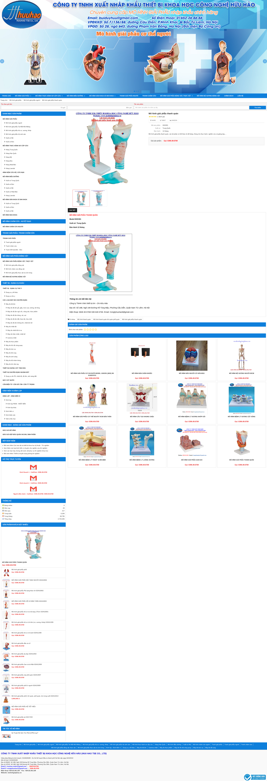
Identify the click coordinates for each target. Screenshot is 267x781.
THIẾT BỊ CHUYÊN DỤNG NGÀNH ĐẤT (16, 372)
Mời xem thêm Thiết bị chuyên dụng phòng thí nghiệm (22, 453)
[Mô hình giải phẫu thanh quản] (241, 442)
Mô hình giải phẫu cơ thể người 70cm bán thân (92, 416)
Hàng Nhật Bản (11, 164)
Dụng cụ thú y (10, 296)
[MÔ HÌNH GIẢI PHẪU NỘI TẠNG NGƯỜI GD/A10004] (6, 587)
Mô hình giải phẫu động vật (15, 265)
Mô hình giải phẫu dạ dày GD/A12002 (24, 654)
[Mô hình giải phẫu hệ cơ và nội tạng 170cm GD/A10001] (6, 618)
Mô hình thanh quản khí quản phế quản (106, 319)
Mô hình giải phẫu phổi (19, 569)
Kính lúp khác (11, 407)
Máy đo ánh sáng (11, 356)
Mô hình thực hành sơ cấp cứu (48, 96)
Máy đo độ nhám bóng (13, 360)
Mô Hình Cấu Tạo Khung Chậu (142, 416)
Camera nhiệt (11, 338)
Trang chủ (6, 96)
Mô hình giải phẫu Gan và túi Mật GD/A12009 (27, 664)
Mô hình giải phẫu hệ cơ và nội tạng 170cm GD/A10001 (30, 612)
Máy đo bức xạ (11, 349)
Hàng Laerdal (10, 195)
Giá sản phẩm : (156, 141)
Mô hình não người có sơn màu (192, 373)
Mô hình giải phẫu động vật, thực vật (175, 96)
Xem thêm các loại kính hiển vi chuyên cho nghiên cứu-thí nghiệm (25, 448)
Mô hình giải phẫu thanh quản (14, 562)
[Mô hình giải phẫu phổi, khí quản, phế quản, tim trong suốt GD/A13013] (6, 703)
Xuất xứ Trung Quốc (12, 180)
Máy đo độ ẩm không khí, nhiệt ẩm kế (19, 323)
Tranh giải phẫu (9, 238)
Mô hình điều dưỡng (75, 96)
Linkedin (174, 120)
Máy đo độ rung (11, 353)
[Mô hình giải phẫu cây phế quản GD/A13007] (6, 682)
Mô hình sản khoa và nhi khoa (101, 96)
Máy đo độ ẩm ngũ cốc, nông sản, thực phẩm (22, 311)
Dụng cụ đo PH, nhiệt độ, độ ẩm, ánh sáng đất (21, 376)
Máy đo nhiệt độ (11, 326)
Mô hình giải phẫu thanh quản (132, 319)
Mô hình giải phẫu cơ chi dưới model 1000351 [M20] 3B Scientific (92, 374)
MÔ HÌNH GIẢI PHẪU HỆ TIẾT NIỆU (24, 706)
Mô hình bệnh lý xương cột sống (241, 416)
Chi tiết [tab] (72, 210)
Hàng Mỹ (9, 157)
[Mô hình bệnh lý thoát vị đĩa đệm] (92, 442)
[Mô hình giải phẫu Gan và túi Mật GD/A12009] (6, 671)
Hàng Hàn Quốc (11, 153)
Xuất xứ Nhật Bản (12, 192)
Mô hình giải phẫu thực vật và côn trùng (19, 273)
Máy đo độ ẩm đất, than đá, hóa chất (19, 319)
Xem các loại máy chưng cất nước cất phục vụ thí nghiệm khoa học (26, 451)
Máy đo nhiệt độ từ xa (14, 330)
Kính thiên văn (10, 415)
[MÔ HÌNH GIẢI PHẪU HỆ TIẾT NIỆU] (6, 713)
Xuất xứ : (158, 128)
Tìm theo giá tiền (6, 104)
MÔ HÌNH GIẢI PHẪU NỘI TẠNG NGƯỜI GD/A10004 (29, 580)
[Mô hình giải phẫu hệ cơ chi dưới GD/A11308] (6, 639)
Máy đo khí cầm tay (12, 364)
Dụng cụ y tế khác (12, 292)
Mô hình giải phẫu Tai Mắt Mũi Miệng (18, 126)
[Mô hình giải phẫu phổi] (6, 576)
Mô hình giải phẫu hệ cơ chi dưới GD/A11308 (26, 633)
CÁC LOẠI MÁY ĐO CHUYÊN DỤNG (15, 300)
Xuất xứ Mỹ (9, 188)
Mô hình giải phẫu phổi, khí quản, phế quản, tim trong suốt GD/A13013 (35, 696)
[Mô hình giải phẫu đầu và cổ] (6, 650)
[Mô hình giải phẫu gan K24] (192, 442)
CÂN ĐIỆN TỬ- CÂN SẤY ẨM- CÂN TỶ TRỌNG (19, 384)
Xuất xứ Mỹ (9, 138)
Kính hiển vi (10, 411)
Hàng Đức (9, 161)
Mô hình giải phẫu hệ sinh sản (16, 134)
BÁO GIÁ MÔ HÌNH (9, 430)
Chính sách (228, 96)
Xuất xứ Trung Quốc (12, 203)
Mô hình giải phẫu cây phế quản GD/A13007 (26, 675)
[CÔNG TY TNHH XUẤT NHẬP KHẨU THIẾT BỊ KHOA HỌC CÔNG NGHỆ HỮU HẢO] (133, 28)
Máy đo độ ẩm (10, 304)
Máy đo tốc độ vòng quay (14, 345)
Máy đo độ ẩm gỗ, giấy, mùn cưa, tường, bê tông (23, 308)
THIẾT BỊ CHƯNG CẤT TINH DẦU (14, 368)
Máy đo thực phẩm (12, 341)
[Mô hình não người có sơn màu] (192, 355)
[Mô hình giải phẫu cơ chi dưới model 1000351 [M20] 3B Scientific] (92, 355)
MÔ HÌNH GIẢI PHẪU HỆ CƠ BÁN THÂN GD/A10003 (29, 601)
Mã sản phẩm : (156, 125)
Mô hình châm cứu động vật (15, 269)
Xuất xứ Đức (10, 142)
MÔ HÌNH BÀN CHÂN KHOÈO (142, 373)
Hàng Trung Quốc (12, 149)
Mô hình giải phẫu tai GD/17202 (22, 717)
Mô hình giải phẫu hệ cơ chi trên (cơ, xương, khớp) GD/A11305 (32, 622)
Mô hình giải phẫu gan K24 (191, 460)
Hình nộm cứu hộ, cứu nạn (13, 172)
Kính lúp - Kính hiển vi (11, 396)
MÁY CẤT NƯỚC (8, 380)
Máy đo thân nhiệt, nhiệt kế (16, 334)
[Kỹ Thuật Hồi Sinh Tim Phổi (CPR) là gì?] (6, 740)
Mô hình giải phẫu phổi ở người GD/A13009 (26, 685)
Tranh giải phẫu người (129, 96)
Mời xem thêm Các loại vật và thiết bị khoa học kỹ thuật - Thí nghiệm (26, 445)
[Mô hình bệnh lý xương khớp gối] (192, 398)
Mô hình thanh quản (84, 319)
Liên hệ (240, 96)
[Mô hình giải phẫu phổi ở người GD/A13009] (6, 692)
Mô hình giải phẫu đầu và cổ (21, 643)
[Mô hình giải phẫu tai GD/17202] (6, 724)
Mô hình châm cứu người (13, 226)
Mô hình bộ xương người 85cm (241, 373)
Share (153, 120)
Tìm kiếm (257, 107)
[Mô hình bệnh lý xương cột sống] (241, 398)
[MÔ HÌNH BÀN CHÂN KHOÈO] (142, 355)
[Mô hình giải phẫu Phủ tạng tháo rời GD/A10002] (6, 597)
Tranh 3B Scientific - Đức (14, 250)
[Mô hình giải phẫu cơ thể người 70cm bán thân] (92, 398)
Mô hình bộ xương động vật (208, 96)
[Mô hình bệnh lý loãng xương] (142, 442)
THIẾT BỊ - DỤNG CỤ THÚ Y (12, 288)
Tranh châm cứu (149, 96)
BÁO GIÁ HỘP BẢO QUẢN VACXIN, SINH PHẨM (19, 434)
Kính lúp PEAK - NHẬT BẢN (16, 404)
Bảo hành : (157, 131)
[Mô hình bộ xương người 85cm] (241, 355)
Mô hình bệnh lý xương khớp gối (191, 416)
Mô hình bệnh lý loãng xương (142, 460)
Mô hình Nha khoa (10, 215)
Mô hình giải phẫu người (14, 123)
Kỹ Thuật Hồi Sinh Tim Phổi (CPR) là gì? (25, 733)
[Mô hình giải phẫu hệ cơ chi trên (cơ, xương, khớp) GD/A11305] (6, 629)
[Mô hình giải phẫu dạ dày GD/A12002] (6, 660)
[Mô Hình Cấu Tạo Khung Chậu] (142, 398)
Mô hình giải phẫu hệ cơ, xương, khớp (18, 130)
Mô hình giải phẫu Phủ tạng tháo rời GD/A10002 (27, 590)
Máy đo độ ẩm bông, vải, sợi (16, 315)
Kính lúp (8, 400)
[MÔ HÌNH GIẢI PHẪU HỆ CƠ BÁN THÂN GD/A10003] (6, 608)
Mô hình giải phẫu (22, 96)
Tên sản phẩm (138, 104)
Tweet (163, 120)
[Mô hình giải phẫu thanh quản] (33, 544)
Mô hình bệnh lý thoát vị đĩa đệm (92, 460)
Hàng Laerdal (10, 168)
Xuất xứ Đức (10, 184)
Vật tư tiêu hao (11, 419)
